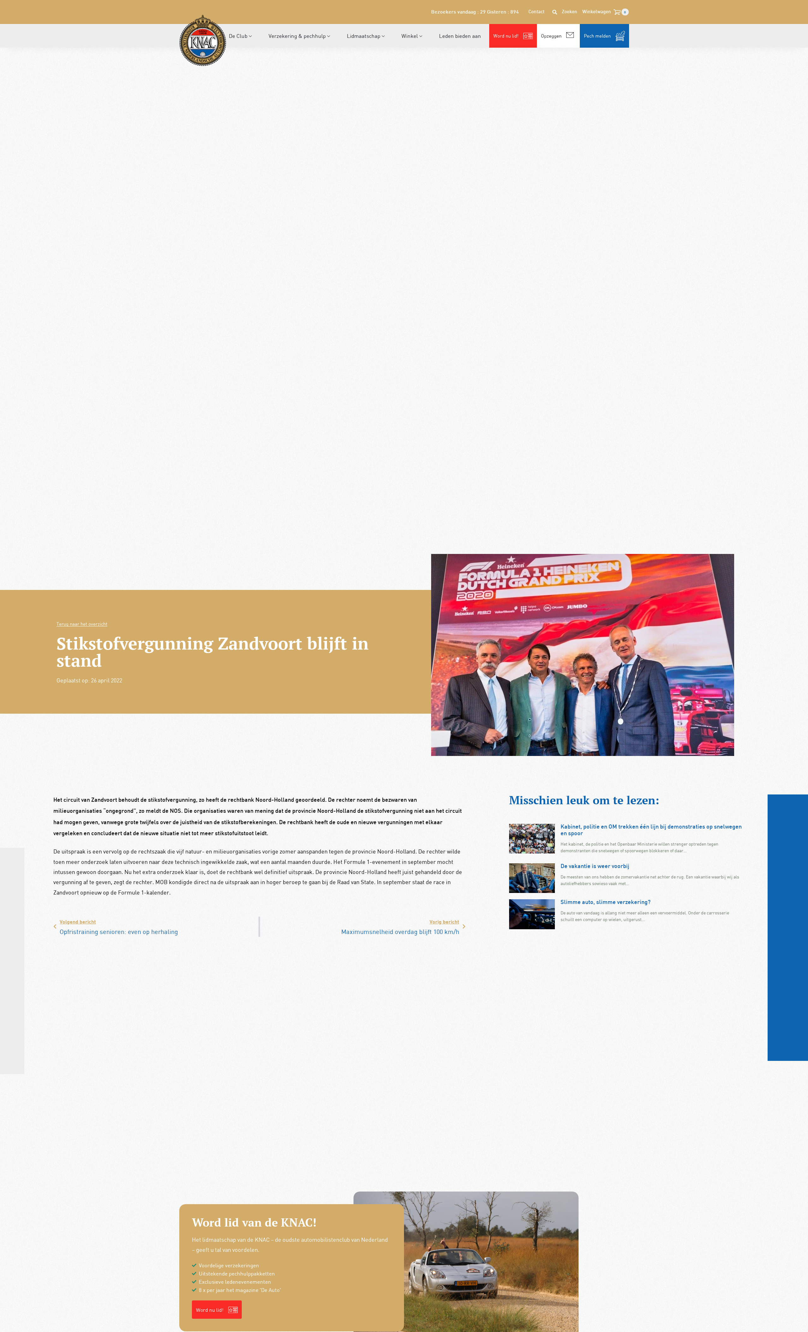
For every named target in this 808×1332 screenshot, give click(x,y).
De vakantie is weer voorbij (595, 866)
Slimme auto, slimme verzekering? (606, 902)
